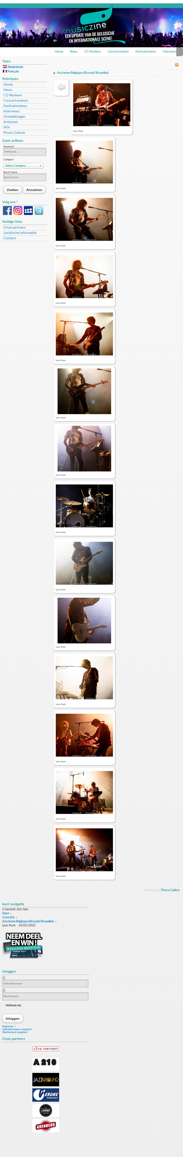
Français (13, 71)
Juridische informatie (19, 233)
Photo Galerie (14, 132)
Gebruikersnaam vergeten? (17, 1029)
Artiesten (10, 122)
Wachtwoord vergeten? (15, 1032)
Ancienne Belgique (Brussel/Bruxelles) (83, 72)
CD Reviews (92, 51)
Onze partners (14, 227)
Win (6, 127)
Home (59, 51)
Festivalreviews (145, 51)
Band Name (10, 172)
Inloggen (12, 1018)
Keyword (8, 146)
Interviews (170, 51)
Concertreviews (118, 51)
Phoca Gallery (170, 890)
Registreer (8, 1026)
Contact (9, 238)
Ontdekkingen (14, 116)
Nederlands (15, 67)
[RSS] (177, 65)
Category (8, 159)
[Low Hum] (101, 126)
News (74, 51)
